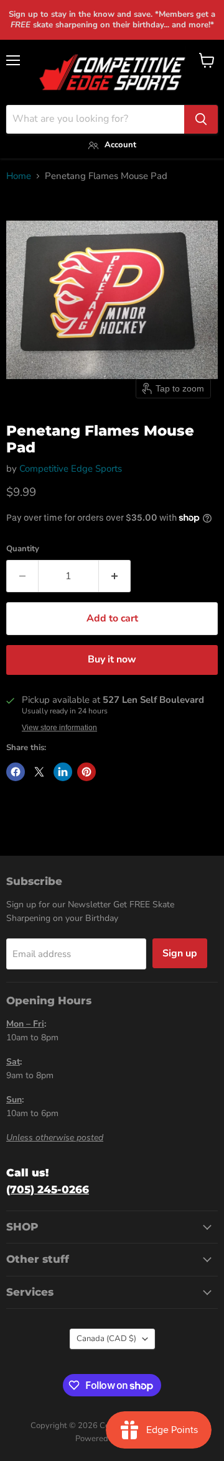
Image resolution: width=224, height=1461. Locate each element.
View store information (59, 727)
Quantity (22, 549)
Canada (106, 1338)
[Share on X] (39, 772)
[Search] (201, 119)
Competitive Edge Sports (70, 468)
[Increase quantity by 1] (115, 576)
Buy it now (112, 659)
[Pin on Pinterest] (86, 772)
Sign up (179, 953)
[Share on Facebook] (15, 772)
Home (18, 176)
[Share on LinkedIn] (63, 772)
